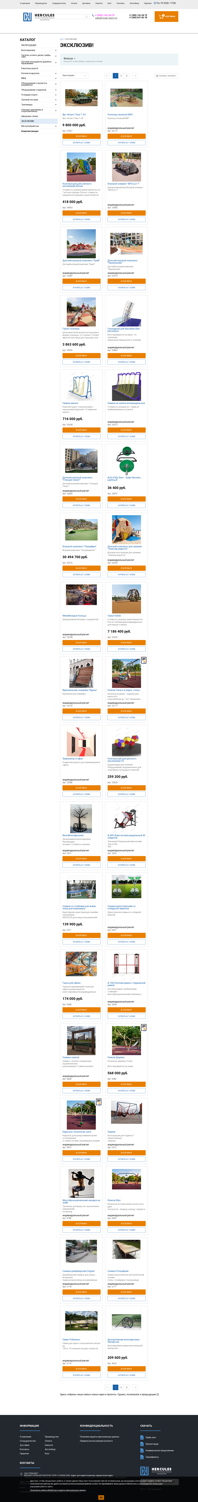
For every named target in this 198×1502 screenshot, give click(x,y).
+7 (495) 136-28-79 (138, 15)
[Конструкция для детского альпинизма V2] (126, 741)
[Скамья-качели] (81, 1040)
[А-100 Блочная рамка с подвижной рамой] (126, 966)
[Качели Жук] (126, 1183)
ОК (101, 1497)
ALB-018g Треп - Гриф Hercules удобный (124, 478)
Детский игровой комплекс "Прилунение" (123, 261)
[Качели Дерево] (126, 1040)
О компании (25, 3)
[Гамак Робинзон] (81, 1322)
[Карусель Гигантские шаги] (81, 1115)
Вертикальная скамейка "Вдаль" (79, 690)
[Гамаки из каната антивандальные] (126, 386)
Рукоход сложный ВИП (120, 114)
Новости (99, 3)
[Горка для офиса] (81, 966)
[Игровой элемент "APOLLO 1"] (126, 167)
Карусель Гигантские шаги (76, 1131)
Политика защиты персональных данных (99, 1437)
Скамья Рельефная (118, 1271)
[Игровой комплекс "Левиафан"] (81, 529)
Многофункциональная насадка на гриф (81, 1201)
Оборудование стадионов (33, 90)
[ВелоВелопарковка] (81, 818)
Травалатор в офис (72, 758)
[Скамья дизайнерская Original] (81, 1254)
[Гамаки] (126, 1115)
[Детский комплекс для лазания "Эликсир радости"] (126, 529)
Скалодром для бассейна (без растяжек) (124, 329)
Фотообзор (134, 3)
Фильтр (83, 60)
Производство (41, 3)
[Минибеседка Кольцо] (81, 598)
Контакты (121, 3)
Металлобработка (30, 126)
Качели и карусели (30, 73)
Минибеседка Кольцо (74, 615)
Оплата (74, 3)
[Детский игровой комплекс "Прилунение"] (126, 243)
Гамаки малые (70, 403)
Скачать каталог (167, 75)
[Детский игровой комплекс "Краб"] (81, 243)
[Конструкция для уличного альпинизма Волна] (81, 167)
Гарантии (147, 3)
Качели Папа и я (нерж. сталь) (124, 690)
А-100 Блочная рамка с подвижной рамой (126, 984)
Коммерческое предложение (160, 1450)
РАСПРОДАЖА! (28, 45)
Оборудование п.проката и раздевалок (34, 84)
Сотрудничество (59, 3)
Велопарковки (28, 50)
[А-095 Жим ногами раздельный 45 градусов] (126, 818)
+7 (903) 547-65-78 (138, 17)
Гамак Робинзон (71, 1339)
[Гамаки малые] (81, 386)
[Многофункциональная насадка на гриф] (81, 1183)
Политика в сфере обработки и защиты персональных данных (58, 1490)
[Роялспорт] (39, 20)
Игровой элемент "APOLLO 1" (123, 183)
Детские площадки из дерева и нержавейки (36, 62)
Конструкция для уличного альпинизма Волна (76, 184)
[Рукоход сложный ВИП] (126, 97)
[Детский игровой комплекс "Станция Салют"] (81, 460)
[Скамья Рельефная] (126, 1254)
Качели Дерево (116, 1057)
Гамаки (111, 1131)
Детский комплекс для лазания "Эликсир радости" (125, 547)
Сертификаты (152, 1457)
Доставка (86, 3)
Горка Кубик (114, 615)
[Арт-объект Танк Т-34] (81, 97)
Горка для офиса (71, 983)
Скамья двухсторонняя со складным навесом (122, 907)
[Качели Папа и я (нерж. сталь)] (126, 673)
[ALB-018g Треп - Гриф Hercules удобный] (126, 460)
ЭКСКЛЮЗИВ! (27, 121)
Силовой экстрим (29, 100)
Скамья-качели (70, 1057)
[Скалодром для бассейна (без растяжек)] (126, 311)
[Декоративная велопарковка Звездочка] (126, 1322)
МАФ (23, 78)
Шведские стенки (29, 116)
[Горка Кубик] (126, 598)
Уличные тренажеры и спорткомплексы (32, 110)
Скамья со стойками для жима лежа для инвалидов (79, 907)
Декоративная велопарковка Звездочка (123, 1340)
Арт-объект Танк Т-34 (74, 114)
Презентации (152, 1444)
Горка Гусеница (70, 328)
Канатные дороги (29, 68)
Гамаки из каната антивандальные (126, 403)
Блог (109, 3)
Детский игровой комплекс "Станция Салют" (77, 478)
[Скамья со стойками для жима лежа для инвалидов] (81, 889)
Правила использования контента (96, 1441)
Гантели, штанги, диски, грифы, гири (36, 56)
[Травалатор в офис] (81, 741)
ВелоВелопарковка (72, 835)
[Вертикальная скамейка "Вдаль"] (81, 673)
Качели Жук (114, 1200)
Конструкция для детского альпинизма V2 (122, 759)
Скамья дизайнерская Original (78, 1271)
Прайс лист (151, 1437)
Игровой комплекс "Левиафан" (79, 546)
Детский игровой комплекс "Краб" (81, 260)
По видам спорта (29, 95)
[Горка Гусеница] (81, 311)
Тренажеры (26, 104)
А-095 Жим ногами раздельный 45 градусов (126, 836)
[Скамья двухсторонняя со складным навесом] (126, 889)
